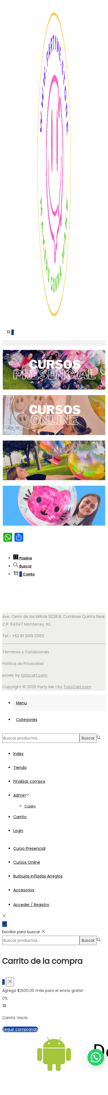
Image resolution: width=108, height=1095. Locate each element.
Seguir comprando (20, 1029)
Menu (21, 703)
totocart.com (34, 675)
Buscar (88, 738)
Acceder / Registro (31, 904)
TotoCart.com (77, 687)
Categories (26, 719)
